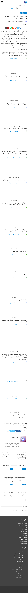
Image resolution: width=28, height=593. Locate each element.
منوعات (23, 469)
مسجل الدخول (18, 510)
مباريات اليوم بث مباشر (18, 553)
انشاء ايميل (23, 529)
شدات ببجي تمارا (22, 525)
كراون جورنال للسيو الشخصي (17, 569)
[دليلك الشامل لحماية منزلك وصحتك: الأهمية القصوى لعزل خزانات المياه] (7, 487)
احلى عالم (6, 423)
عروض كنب (23, 527)
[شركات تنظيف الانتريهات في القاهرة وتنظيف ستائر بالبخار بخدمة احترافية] (7, 472)
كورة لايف (21, 563)
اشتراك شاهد (23, 543)
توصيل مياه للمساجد (22, 537)
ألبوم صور (25, 13)
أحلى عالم (22, 423)
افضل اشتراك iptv (19, 561)
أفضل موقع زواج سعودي (18, 557)
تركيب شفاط (23, 539)
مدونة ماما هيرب (20, 573)
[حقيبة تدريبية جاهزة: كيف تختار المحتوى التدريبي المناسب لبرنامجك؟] (20, 472)
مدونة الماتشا (20, 575)
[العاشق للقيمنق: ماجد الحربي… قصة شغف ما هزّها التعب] (20, 487)
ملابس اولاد (21, 567)
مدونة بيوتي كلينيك (19, 577)
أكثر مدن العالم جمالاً (16, 423)
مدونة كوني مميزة (19, 571)
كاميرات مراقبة (23, 535)
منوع (21, 13)
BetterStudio (17, 590)
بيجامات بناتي (20, 565)
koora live (21, 551)
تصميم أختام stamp (22, 523)
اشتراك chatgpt (23, 541)
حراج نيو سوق (23, 533)
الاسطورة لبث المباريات (18, 555)
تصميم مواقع (23, 531)
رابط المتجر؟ (20, 559)
